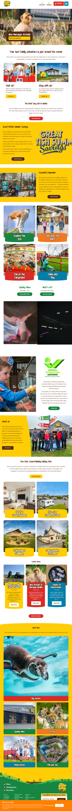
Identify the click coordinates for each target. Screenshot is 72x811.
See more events (47, 294)
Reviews (26, 798)
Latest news (27, 794)
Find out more (36, 476)
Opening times (11, 787)
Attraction (42, 5)
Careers (26, 796)
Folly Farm (7, 3)
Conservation (6, 796)
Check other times (25, 294)
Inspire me (44, 96)
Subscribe (61, 800)
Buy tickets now (36, 118)
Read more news (36, 616)
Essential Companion (18, 797)
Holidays (48, 5)
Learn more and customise (48, 805)
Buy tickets (10, 790)
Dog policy (16, 798)
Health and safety (18, 794)
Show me (11, 96)
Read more (54, 408)
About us (5, 794)
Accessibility (16, 796)
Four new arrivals (15, 38)
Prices (8, 784)
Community (6, 798)
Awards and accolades (30, 797)
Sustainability (6, 797)
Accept (59, 805)
